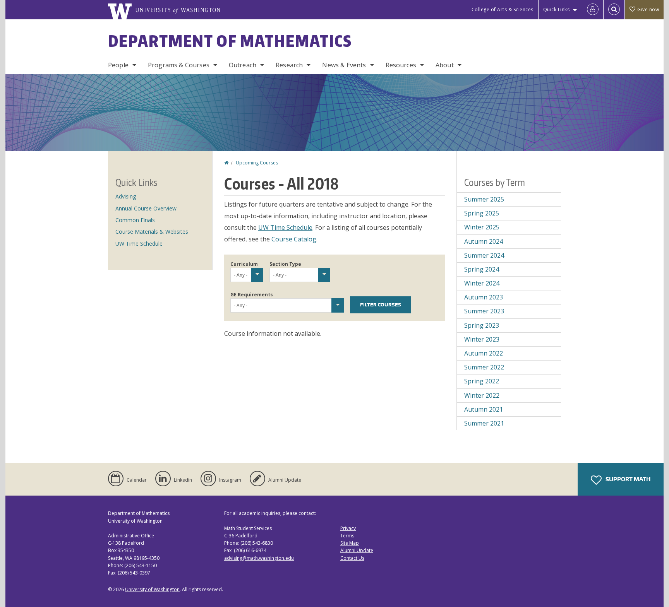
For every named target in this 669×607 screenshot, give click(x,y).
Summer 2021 (484, 423)
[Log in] (592, 9)
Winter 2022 (481, 395)
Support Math (627, 479)
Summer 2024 (484, 255)
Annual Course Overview (146, 208)
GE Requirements (251, 294)
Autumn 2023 (483, 297)
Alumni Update (356, 550)
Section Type (285, 264)
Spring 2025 (481, 213)
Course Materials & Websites (151, 231)
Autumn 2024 (483, 241)
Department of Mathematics (230, 41)
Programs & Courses (178, 65)
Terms (347, 535)
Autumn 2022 (483, 353)
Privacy (348, 528)
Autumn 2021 (483, 409)
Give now (648, 9)
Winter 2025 (481, 227)
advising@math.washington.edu (259, 558)
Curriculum (244, 264)
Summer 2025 (484, 199)
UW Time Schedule (285, 227)
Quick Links (556, 9)
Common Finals (135, 220)
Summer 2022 (484, 367)
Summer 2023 (484, 311)
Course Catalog (293, 239)
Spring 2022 (481, 381)
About (445, 65)
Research (289, 65)
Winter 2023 (481, 339)
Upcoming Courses (257, 162)
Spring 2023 (481, 325)
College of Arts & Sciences (502, 9)
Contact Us (352, 558)
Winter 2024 (481, 283)
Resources (401, 65)
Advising (125, 196)
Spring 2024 (481, 269)
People (118, 65)
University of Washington (152, 589)
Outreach (242, 65)
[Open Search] (614, 9)
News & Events (344, 65)
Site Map (349, 543)
